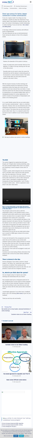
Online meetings (22, 8)
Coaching (6, 8)
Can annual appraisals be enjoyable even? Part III (16, 374)
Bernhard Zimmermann (21, 6)
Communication (13, 8)
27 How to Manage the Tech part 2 (9, 426)
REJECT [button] (21, 435)
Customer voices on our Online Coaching (16, 344)
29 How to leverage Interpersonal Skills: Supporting (12, 423)
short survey (20, 293)
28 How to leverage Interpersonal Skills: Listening (12, 424)
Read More (26, 436)
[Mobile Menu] (30, 2)
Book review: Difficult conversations (16, 380)
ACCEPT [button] (15, 435)
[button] (16, 196)
